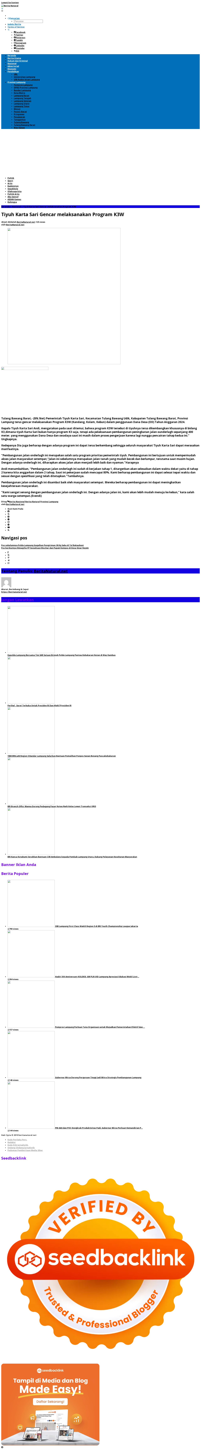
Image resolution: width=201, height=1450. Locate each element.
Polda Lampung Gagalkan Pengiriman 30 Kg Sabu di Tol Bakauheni (42, 545)
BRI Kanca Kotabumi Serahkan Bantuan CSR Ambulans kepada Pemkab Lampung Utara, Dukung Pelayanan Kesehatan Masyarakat (72, 856)
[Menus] (2, 8)
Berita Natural (32, 501)
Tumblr (19, 40)
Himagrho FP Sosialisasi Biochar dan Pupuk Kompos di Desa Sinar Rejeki (45, 548)
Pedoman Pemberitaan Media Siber (25, 1150)
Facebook (20, 32)
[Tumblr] (8, 519)
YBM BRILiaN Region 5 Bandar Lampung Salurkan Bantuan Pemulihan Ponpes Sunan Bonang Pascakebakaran (62, 756)
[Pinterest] (8, 517)
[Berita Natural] (9, 5)
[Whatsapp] (8, 563)
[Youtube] (9, 527)
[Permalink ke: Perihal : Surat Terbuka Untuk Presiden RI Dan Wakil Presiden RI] (31, 703)
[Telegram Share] (8, 560)
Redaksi (12, 1142)
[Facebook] (8, 511)
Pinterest (20, 37)
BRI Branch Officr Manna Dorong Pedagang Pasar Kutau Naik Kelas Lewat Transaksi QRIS (52, 806)
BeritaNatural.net (51, 570)
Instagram (21, 43)
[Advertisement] (100, 153)
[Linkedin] (8, 525)
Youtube (20, 48)
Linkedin (20, 45)
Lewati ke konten (10, 2)
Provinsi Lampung (49, 501)
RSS (17, 51)
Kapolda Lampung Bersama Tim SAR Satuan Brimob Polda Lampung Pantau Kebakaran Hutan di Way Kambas (62, 655)
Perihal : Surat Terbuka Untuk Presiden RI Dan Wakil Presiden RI (39, 705)
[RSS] (8, 530)
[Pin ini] (8, 558)
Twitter (19, 35)
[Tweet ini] (8, 555)
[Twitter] (8, 514)
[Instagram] (8, 522)
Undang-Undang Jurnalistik (21, 1147)
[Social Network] (8, 29)
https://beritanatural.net (14, 592)
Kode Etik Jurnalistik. (18, 1145)
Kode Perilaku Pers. (17, 1139)
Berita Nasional (17, 501)
